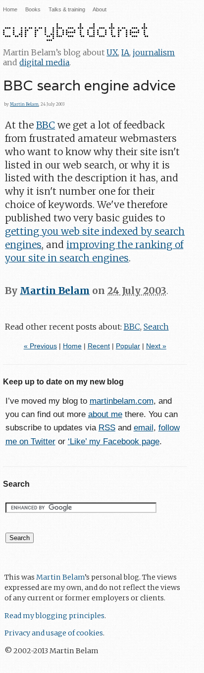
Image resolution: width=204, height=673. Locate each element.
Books (33, 9)
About (99, 9)
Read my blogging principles (54, 615)
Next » (156, 346)
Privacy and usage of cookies (53, 633)
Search (156, 327)
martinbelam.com (121, 401)
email (143, 427)
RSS (107, 427)
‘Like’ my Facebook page (113, 441)
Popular (128, 346)
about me (105, 414)
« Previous (40, 346)
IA (125, 52)
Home (10, 9)
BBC (45, 125)
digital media (44, 62)
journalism (154, 52)
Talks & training (67, 9)
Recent (99, 346)
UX (112, 52)
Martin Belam (24, 104)
